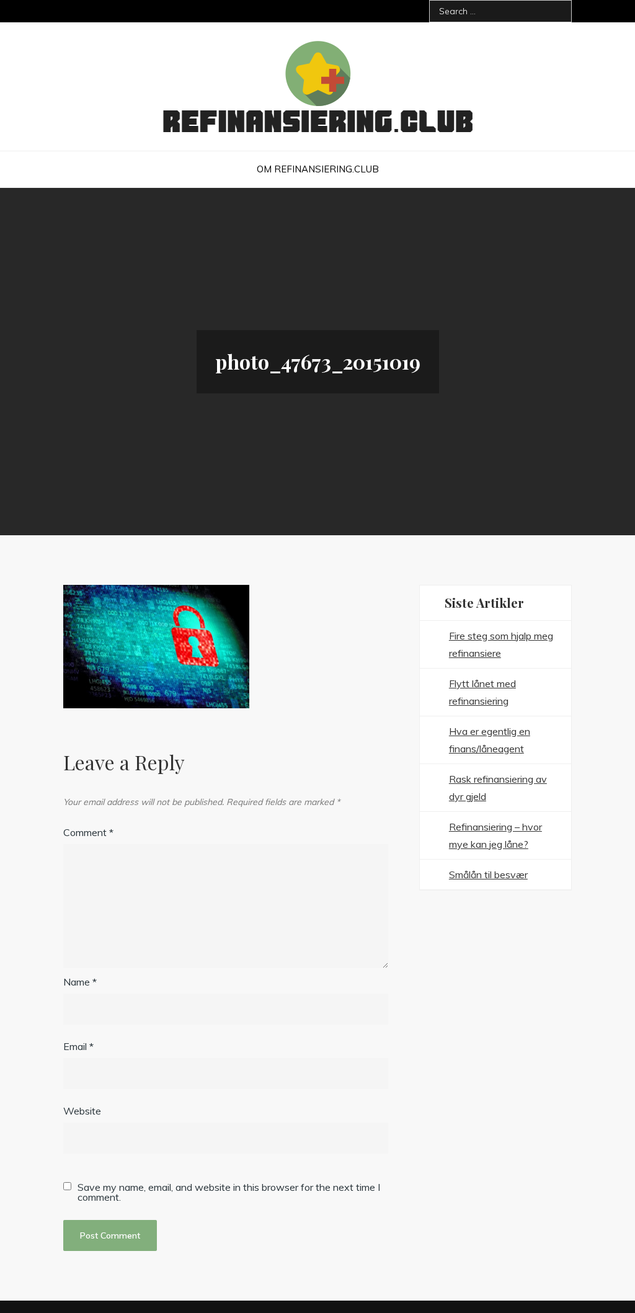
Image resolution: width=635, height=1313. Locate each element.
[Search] (558, 11)
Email (78, 1046)
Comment (88, 832)
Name (80, 982)
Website (82, 1111)
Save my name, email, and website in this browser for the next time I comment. (229, 1192)
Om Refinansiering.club (318, 169)
